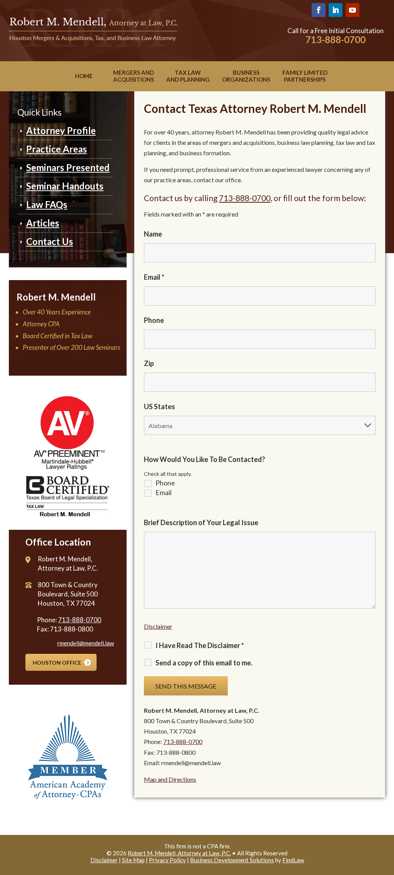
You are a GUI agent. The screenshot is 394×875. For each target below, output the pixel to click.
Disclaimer (158, 626)
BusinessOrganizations (246, 76)
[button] (386, 819)
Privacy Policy (167, 860)
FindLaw (293, 860)
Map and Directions (170, 779)
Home (84, 75)
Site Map (133, 860)
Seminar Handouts (65, 185)
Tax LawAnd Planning (188, 76)
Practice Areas (56, 149)
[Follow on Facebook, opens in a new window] (319, 10)
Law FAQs (46, 204)
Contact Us (49, 241)
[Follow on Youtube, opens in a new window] (352, 10)
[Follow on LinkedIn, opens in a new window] (335, 10)
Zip (149, 363)
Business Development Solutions (232, 860)
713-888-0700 (336, 39)
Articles (42, 222)
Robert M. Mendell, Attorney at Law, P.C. (179, 853)
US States (159, 406)
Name (153, 234)
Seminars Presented (68, 167)
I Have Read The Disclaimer (199, 645)
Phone (154, 320)
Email (154, 277)
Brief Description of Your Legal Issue (201, 522)
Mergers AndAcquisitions (133, 76)
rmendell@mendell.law (85, 643)
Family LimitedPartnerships (304, 76)
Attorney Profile (61, 130)
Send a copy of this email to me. (203, 663)
